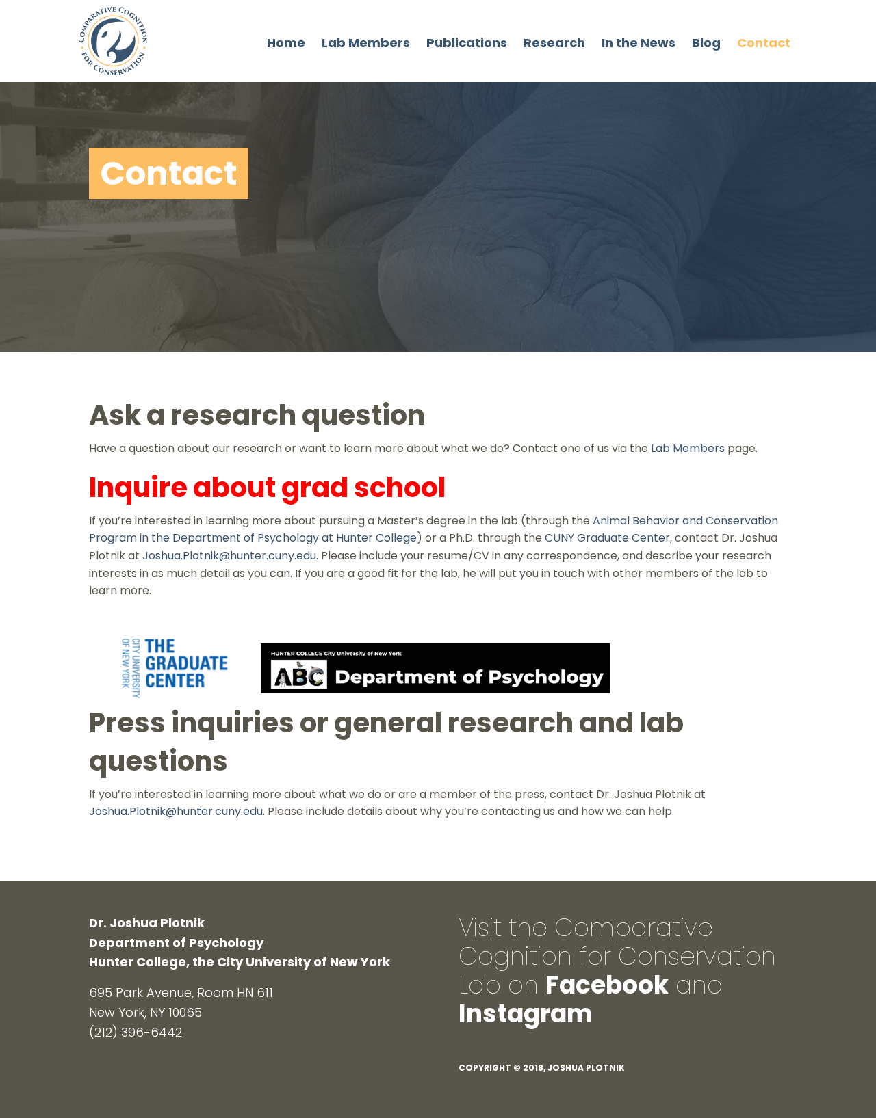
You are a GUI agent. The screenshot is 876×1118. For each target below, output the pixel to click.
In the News (638, 42)
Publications (466, 42)
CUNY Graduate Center (607, 538)
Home (286, 42)
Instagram (526, 1013)
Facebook (607, 985)
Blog (706, 42)
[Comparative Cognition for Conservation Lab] (113, 40)
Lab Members (366, 42)
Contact (763, 42)
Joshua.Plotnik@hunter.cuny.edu (229, 555)
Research (554, 42)
